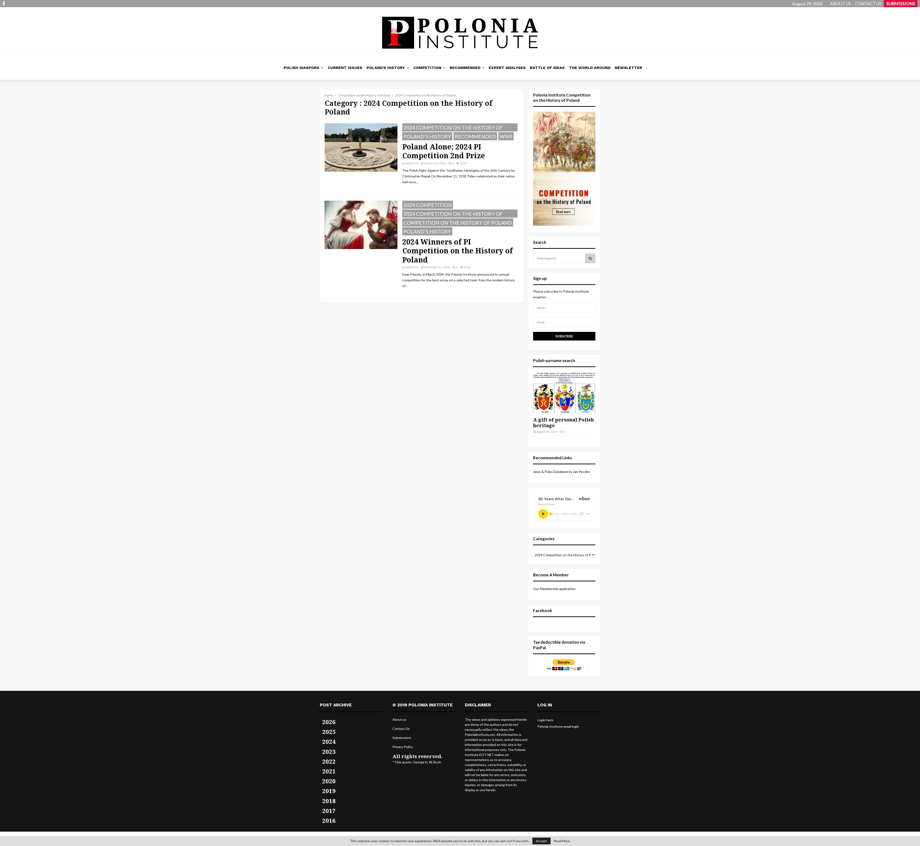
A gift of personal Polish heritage (563, 422)
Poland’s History (386, 67)
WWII (506, 136)
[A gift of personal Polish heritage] (564, 392)
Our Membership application (554, 589)
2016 (329, 820)
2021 (329, 771)
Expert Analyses (507, 67)
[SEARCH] (590, 258)
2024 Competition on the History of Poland (453, 128)
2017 (329, 811)
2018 (329, 801)
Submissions (401, 738)
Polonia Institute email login (558, 726)
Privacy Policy (402, 747)
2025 (329, 732)
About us (399, 719)
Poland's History (427, 136)
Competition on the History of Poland (457, 223)
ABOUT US (840, 3)
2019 (329, 791)
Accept (541, 841)
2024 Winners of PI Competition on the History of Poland (457, 251)
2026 (329, 722)
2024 (329, 741)
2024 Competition (427, 205)
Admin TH (412, 163)
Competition (427, 67)
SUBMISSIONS (900, 3)
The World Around (589, 67)
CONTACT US (868, 3)
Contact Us (401, 729)
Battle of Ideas (547, 67)
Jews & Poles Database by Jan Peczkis (561, 472)
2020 (329, 781)
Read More (562, 841)
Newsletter (628, 67)
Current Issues (345, 67)
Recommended (465, 67)
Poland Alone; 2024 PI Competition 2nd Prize (443, 151)
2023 (329, 751)
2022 (329, 761)
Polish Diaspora (301, 67)
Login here (545, 720)
